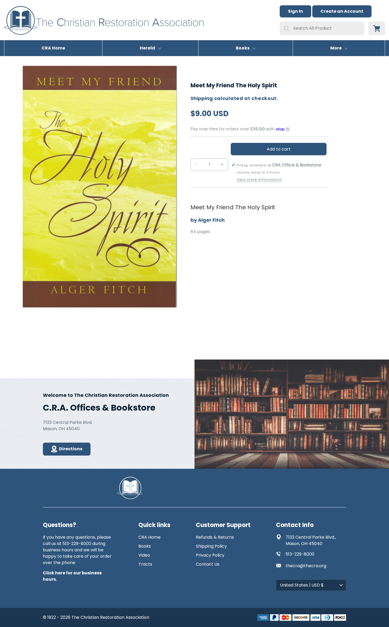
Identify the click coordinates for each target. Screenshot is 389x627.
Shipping (202, 98)
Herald (147, 48)
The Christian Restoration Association (110, 617)
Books (243, 48)
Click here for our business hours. (72, 576)
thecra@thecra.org (306, 566)
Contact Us (207, 564)
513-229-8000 (300, 554)
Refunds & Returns (215, 537)
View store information (259, 179)
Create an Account (341, 11)
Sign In (295, 11)
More (336, 48)
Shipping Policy (211, 546)
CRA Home (53, 48)
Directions (70, 449)
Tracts (145, 564)
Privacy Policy (210, 555)
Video (144, 555)
